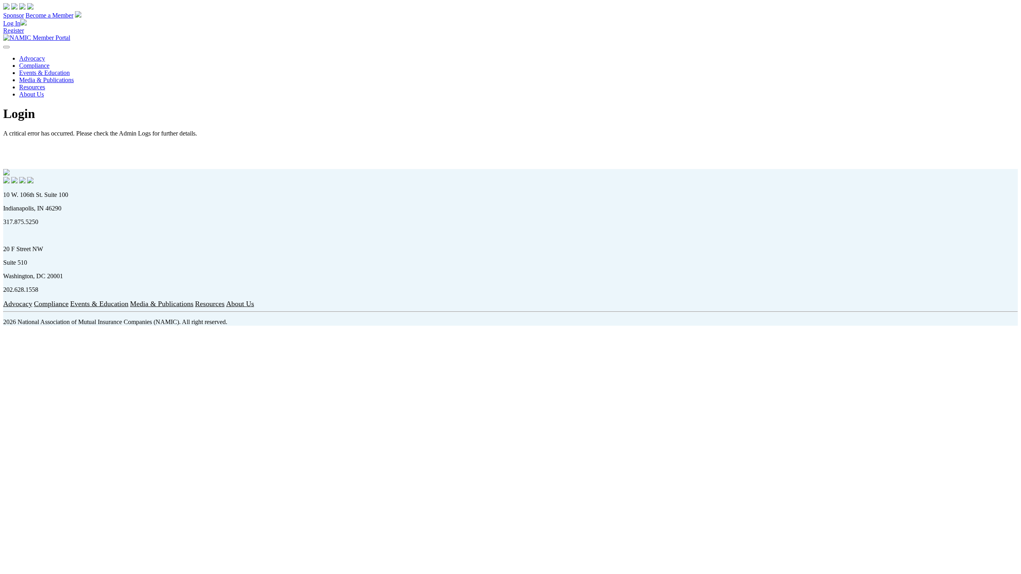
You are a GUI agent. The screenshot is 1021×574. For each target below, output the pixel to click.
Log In (11, 23)
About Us (31, 94)
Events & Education (44, 72)
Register (13, 30)
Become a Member (49, 15)
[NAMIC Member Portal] (36, 37)
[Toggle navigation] (6, 47)
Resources (32, 87)
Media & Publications (46, 80)
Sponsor (13, 15)
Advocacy (32, 58)
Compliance (34, 65)
